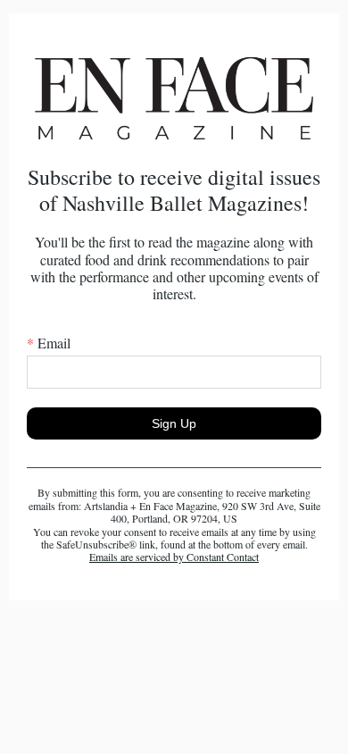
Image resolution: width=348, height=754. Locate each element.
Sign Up (174, 423)
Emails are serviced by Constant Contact (174, 556)
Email (48, 342)
